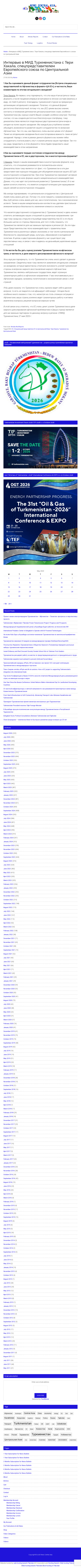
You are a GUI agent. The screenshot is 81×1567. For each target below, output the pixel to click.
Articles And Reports (17, 326)
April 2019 (7, 1062)
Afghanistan (8, 1413)
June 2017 (7, 1144)
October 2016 (8, 1174)
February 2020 (8, 1024)
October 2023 (8, 853)
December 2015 (9, 1205)
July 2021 (6, 958)
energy (56, 1413)
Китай (50, 1429)
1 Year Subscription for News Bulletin (16, 1454)
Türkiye (36, 1424)
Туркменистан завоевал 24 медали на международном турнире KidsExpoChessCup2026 (35, 641)
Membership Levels (13, 1516)
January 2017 (8, 1163)
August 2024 (7, 814)
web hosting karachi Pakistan (24, 1563)
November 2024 (9, 803)
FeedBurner (45, 1399)
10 (30, 583)
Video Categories (9, 1534)
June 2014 (7, 1260)
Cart (4, 1485)
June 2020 (7, 1008)
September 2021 (9, 950)
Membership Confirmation (15, 1511)
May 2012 (6, 1333)
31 (30, 596)
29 (9, 596)
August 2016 (7, 1182)
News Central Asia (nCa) (40, 8)
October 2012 (8, 1318)
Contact (6, 1492)
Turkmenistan (23, 1423)
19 (51, 587)
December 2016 (9, 1167)
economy (47, 1413)
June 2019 (7, 1054)
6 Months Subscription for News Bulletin (17, 1469)
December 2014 (9, 1240)
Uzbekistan (61, 1424)
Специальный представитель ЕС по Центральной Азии (32, 329)
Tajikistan (61, 1418)
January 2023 (8, 888)
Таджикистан (24, 1435)
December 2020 (9, 985)
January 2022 (8, 934)
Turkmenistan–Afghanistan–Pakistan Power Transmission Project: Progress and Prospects (35, 623)
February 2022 (8, 931)
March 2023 (7, 880)
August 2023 (7, 861)
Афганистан (19, 1429)
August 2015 (7, 1221)
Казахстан (40, 1429)
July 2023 (6, 865)
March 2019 (7, 1066)
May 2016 (6, 1190)
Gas (66, 1413)
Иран (31, 1429)
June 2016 (7, 1186)
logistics (30, 1418)
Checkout (6, 1489)
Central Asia (29, 1413)
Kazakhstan (9, 1418)
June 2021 (7, 962)
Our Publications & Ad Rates (13, 1526)
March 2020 (7, 1020)
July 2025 (6, 772)
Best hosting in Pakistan (51, 1566)
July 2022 (6, 911)
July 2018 (6, 1093)
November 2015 (9, 1209)
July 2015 (6, 1225)
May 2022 (6, 919)
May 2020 (6, 1012)
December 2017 (9, 1120)
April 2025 (7, 783)
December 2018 (9, 1078)
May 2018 (6, 1101)
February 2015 (8, 1236)
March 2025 (7, 787)
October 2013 (8, 1275)
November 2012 (9, 1314)
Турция (55, 1435)
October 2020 (8, 993)
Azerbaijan (18, 1413)
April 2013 (7, 1295)
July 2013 (6, 1283)
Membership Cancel (13, 1505)
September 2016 (9, 1178)
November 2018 (9, 1082)
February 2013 (8, 1302)
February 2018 (8, 1113)
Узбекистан (66, 1434)
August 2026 (7, 733)
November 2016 (9, 1171)
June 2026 (7, 741)
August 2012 (7, 1325)
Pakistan (38, 1418)
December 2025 (9, 753)
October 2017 (8, 1128)
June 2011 (7, 1364)
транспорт (51, 1440)
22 (9, 592)
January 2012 (8, 1349)
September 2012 (9, 1322)
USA (53, 1424)
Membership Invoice (13, 1513)
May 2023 (6, 873)
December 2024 (9, 799)
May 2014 (6, 1264)
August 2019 (7, 1047)
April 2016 (7, 1194)
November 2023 (9, 849)
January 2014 (8, 1267)
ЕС (12, 329)
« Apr (5, 604)
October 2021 (8, 946)
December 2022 (9, 892)
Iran (72, 1413)
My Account (7, 1522)
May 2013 (6, 1291)
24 (30, 592)
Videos (5, 1538)
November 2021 (9, 942)
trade (68, 1418)
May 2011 (6, 1368)
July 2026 (6, 737)
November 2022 (9, 896)
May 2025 (6, 780)
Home (5, 52)
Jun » (10, 604)
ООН (68, 1429)
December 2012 (9, 1310)
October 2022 (8, 900)
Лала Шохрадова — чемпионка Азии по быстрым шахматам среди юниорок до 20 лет (35, 720)
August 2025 (7, 768)
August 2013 (7, 1279)
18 (40, 587)
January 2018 (8, 1116)
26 (51, 592)
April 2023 (7, 876)
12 (51, 583)
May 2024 (6, 826)
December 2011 (9, 1353)
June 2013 (7, 1287)
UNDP (47, 1424)
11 (40, 583)
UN (42, 1424)
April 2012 (7, 1337)
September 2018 (9, 1089)
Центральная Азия (9, 331)
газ (26, 1440)
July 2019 (6, 1051)
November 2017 (9, 1124)
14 (72, 583)
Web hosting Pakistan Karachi (70, 1563)
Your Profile (10, 1518)
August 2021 (7, 954)
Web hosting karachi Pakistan (32, 1566)
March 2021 (7, 973)
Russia (52, 1418)
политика (42, 1440)
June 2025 (7, 776)
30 (19, 596)
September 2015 (9, 1217)
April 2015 (7, 1233)
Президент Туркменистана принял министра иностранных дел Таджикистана (31, 702)
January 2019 (8, 1074)
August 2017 (7, 1136)
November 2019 (9, 1035)
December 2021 (9, 938)
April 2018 (7, 1105)
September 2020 (9, 996)
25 (40, 592)
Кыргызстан (59, 1429)
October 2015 (8, 1213)
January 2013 (8, 1306)
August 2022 (7, 907)
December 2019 (9, 1031)
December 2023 (9, 845)
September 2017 (9, 1132)
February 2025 (8, 791)
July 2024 (6, 818)
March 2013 (7, 1298)
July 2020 (6, 1004)
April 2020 (7, 1016)
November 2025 (9, 756)
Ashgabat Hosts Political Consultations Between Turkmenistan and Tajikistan (29, 716)
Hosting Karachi (53, 1563)
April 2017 (7, 1151)
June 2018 (7, 1097)
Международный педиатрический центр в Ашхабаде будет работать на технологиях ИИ (35, 627)
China (40, 1413)
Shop (5, 1530)
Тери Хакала (54, 329)
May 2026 (6, 745)
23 (19, 592)
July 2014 (6, 1256)
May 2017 (6, 1147)
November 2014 (9, 1244)
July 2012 (6, 1329)
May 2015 (6, 1229)
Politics (45, 1418)
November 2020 (9, 989)
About (5, 1477)
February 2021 (8, 977)
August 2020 (7, 1000)
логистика (33, 1440)
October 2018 (8, 1085)
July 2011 (6, 1360)
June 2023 (7, 869)
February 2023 (8, 884)
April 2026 (7, 749)
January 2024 (8, 842)
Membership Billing (13, 1503)
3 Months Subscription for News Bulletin (17, 1461)
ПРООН (6, 1435)
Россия (14, 1435)
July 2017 (6, 1140)
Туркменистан (64, 329)
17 (30, 587)
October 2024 (8, 807)
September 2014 (9, 1252)
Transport (7, 1424)
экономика (62, 1440)
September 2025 (9, 764)
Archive (6, 1481)
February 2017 (8, 1159)
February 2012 (8, 1345)
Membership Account (10, 1500)
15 (9, 587)
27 (62, 592)
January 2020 (8, 1027)
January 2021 (8, 981)
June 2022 (7, 915)
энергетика (73, 1440)
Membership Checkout (14, 1508)
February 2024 (8, 838)
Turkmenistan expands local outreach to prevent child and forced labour (27, 659)
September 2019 (9, 1043)
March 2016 (7, 1198)
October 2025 (8, 760)
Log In (5, 1496)
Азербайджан (8, 1429)
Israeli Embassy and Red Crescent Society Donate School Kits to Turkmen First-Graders (33, 651)
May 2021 (6, 965)
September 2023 (9, 857)
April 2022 (7, 923)
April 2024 (7, 830)
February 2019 (8, 1070)
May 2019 (6, 1058)
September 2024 (9, 811)
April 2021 (7, 969)
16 (19, 587)
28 (72, 592)
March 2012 (7, 1341)
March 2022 (7, 927)
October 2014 (8, 1248)
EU (62, 1413)
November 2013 (9, 1271)
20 (62, 587)
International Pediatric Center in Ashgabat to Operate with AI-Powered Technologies (32, 631)
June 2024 (7, 822)
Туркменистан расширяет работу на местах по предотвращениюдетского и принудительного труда (40, 655)
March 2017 (7, 1155)
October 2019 (8, 1039)
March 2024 (7, 834)
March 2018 (7, 1109)
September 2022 (9, 904)
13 (62, 583)
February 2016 (8, 1202)
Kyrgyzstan (21, 1418)
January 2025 (8, 795)
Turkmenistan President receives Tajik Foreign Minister (22, 705)
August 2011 (7, 1356)
